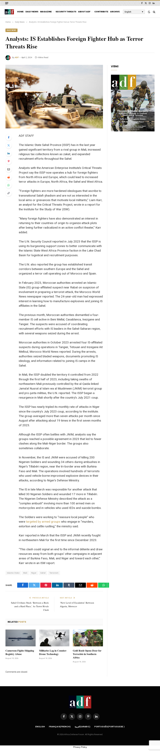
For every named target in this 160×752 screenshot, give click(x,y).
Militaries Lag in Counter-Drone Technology (53, 652)
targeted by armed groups (43, 521)
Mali (25, 573)
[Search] (153, 11)
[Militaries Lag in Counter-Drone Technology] (54, 638)
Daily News (31, 11)
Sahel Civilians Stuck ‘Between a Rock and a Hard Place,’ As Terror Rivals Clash (30, 606)
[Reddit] (8, 177)
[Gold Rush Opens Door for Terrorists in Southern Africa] (88, 638)
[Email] (8, 169)
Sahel (43, 573)
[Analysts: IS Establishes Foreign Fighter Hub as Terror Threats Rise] (54, 97)
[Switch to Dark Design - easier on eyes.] (149, 12)
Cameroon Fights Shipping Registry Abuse (19, 652)
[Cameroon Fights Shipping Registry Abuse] (20, 638)
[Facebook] (8, 137)
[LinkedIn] (8, 153)
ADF (17, 57)
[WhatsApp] (8, 185)
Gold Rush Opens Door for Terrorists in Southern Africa (87, 654)
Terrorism (54, 573)
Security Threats (66, 11)
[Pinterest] (8, 161)
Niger (33, 573)
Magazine (46, 11)
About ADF (84, 11)
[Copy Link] (8, 193)
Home (20, 11)
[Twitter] (8, 145)
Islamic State (13, 573)
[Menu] (6, 3)
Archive (115, 11)
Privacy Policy (80, 747)
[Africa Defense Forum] (9, 12)
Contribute (101, 11)
